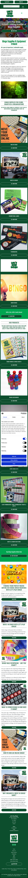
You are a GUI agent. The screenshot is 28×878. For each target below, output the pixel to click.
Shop (14, 855)
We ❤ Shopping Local (18, 874)
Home (14, 849)
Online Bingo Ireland (14, 861)
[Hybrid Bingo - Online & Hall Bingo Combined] (14, 694)
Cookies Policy (4, 868)
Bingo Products (14, 852)
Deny (14, 463)
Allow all (14, 456)
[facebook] (13, 845)
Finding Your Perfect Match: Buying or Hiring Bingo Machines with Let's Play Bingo (14, 588)
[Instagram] (15, 845)
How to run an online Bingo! (14, 753)
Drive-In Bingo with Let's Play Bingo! (14, 626)
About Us (14, 850)
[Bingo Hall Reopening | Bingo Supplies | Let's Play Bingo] (14, 650)
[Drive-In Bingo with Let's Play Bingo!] (14, 611)
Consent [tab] (5, 417)
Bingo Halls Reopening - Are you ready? (14, 664)
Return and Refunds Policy (18, 868)
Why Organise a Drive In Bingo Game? (14, 794)
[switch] (25, 443)
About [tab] (23, 417)
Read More (14, 599)
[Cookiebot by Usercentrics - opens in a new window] (21, 413)
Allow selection (14, 460)
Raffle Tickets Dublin (14, 859)
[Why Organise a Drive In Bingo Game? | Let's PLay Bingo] (14, 780)
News (14, 856)
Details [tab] (14, 417)
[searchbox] (11, 6)
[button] (7, 2)
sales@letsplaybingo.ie (14, 830)
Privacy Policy (10, 868)
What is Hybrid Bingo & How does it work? (14, 708)
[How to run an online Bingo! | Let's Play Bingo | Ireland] (14, 740)
